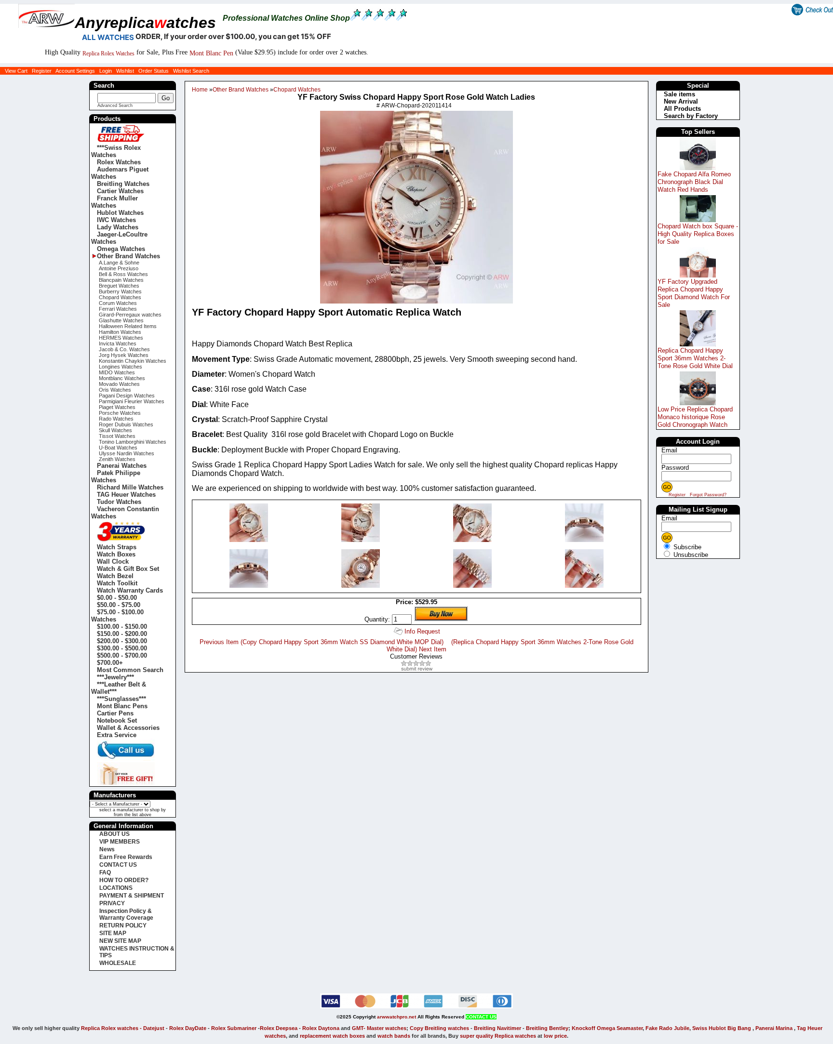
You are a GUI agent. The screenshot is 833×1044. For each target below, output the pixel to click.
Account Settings (75, 71)
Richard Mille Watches (130, 487)
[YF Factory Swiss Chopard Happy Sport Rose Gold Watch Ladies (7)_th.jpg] (360, 585)
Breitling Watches (123, 183)
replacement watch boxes (332, 1036)
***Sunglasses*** (121, 698)
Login (105, 71)
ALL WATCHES (108, 37)
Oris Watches (115, 390)
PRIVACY (112, 903)
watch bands (393, 1036)
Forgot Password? (708, 494)
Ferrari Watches (118, 309)
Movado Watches (119, 384)
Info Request (422, 631)
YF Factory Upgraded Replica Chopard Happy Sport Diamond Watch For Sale (694, 293)
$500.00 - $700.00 (122, 655)
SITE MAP (112, 933)
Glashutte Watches (121, 320)
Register (42, 71)
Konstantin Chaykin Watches (132, 361)
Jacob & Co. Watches (124, 349)
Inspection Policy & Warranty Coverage (126, 914)
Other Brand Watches (241, 89)
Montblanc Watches (122, 378)
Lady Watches (117, 227)
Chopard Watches (297, 89)
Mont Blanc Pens (122, 706)
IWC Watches (116, 220)
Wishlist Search (191, 71)
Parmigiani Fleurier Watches (131, 401)
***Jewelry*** (115, 677)
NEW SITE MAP (120, 941)
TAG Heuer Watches (126, 494)
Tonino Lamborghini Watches (132, 442)
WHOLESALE (117, 963)
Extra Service (116, 735)
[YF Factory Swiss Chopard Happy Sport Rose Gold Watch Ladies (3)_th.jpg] (360, 539)
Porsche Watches (120, 413)
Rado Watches (116, 419)
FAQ (105, 872)
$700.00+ (110, 662)
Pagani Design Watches (127, 395)
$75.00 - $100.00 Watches (117, 615)
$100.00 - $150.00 (122, 626)
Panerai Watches (122, 465)
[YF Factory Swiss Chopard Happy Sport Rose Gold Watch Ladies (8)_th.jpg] (472, 585)
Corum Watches (118, 303)
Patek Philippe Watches (115, 476)
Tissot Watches (117, 436)
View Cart (16, 71)
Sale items (679, 94)
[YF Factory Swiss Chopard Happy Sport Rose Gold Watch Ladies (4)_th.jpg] (472, 539)
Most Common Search (130, 670)
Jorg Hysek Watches (123, 355)
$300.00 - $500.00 (122, 648)
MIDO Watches (117, 372)
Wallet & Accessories (128, 727)
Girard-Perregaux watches (130, 314)
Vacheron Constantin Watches (125, 512)
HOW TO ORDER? (123, 880)
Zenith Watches (117, 459)
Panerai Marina (774, 1028)
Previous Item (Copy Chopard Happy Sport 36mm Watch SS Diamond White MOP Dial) (321, 642)
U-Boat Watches (118, 447)
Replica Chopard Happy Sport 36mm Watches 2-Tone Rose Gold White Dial (695, 358)
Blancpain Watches (121, 280)
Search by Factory (691, 115)
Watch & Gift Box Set (128, 568)
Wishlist (125, 71)
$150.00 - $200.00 (122, 633)
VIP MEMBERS (119, 841)
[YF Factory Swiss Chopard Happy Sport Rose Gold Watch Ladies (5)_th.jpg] (584, 539)
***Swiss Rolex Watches (116, 151)
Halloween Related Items (128, 326)
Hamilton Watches (120, 332)
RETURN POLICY (123, 925)
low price (555, 1036)
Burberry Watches (120, 291)
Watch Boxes (116, 554)
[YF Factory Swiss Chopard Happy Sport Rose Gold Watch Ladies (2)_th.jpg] (248, 539)
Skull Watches (115, 430)
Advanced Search (115, 105)
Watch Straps (116, 547)
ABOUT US (114, 834)
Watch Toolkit (117, 583)
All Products (682, 108)
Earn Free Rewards (125, 857)
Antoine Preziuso (118, 268)
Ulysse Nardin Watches (126, 453)
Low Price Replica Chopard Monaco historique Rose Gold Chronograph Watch (695, 417)
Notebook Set (117, 720)
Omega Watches (121, 248)
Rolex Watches (119, 162)
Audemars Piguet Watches (119, 173)
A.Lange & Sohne (119, 262)
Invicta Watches (117, 343)
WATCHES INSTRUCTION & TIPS (137, 952)
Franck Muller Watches (114, 202)
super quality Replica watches (498, 1036)
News (107, 849)
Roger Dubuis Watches (126, 424)
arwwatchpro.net (396, 1016)
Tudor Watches (119, 501)
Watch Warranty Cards (130, 590)
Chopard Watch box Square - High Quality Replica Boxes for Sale (698, 234)
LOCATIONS (116, 888)
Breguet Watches (119, 286)
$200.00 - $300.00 (122, 641)
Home (200, 89)
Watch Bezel (115, 576)
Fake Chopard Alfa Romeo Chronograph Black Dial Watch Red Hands (694, 182)
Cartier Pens (115, 713)
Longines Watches (120, 367)
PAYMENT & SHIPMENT (131, 895)
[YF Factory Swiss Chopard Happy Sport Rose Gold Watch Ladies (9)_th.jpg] (584, 585)
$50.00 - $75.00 (118, 604)
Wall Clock (113, 561)
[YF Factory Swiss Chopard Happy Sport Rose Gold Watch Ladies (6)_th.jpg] (248, 585)
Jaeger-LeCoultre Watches (119, 238)
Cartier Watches (120, 191)
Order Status (153, 71)
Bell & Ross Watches (123, 274)
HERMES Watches (121, 338)
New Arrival (681, 101)
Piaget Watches (117, 407)
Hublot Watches (120, 212)
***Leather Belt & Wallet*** (118, 688)
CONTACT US (118, 864)
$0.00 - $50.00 (117, 597)
